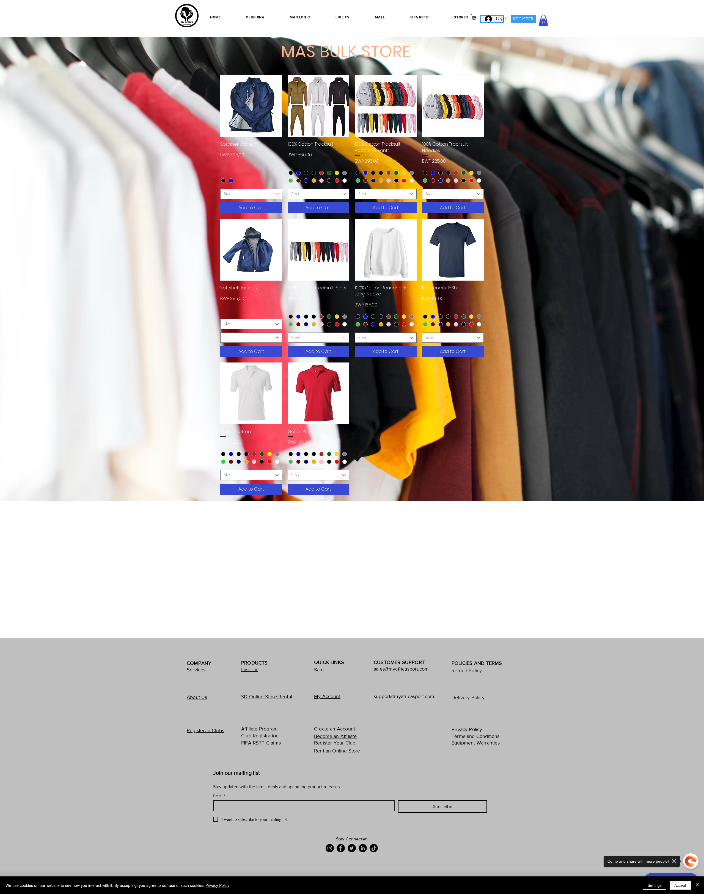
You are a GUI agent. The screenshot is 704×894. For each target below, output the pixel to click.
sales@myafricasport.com (401, 669)
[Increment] (277, 337)
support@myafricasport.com (404, 696)
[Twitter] (352, 848)
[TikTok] (374, 848)
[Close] (697, 885)
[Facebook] (341, 848)
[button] (543, 20)
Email (219, 795)
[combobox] (251, 194)
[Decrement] (224, 337)
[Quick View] (251, 106)
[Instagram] (330, 848)
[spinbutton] (251, 337)
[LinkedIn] (363, 848)
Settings (655, 885)
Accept (680, 885)
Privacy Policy (217, 885)
